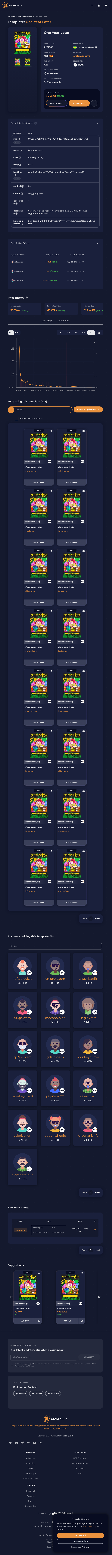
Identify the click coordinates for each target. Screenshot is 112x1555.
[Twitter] (10, 1442)
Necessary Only (80, 1541)
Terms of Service (28, 1366)
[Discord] (16, 1442)
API (80, 1473)
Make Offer (81, 103)
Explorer (11, 16)
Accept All (80, 1535)
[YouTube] (34, 1442)
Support (31, 1496)
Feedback (30, 1491)
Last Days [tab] (47, 320)
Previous (11, 1297)
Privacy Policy (52, 1535)
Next (97, 918)
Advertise (30, 1458)
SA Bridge (31, 1473)
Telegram (55, 1393)
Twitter (22, 1393)
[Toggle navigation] (105, 5)
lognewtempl (20, 1230)
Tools (30, 1468)
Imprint (41, 1535)
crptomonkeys (86, 47)
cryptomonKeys (25, 16)
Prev (84, 918)
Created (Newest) (87, 409)
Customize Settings (80, 1547)
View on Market (57, 103)
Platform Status (30, 1478)
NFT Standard (79, 1458)
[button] (94, 103)
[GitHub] (40, 1442)
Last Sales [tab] (63, 320)
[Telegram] (22, 1442)
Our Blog (30, 1463)
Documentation (80, 1463)
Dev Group (80, 1468)
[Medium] (28, 1442)
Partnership (30, 1506)
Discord (38, 1393)
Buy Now (25, 1320)
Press (30, 1501)
